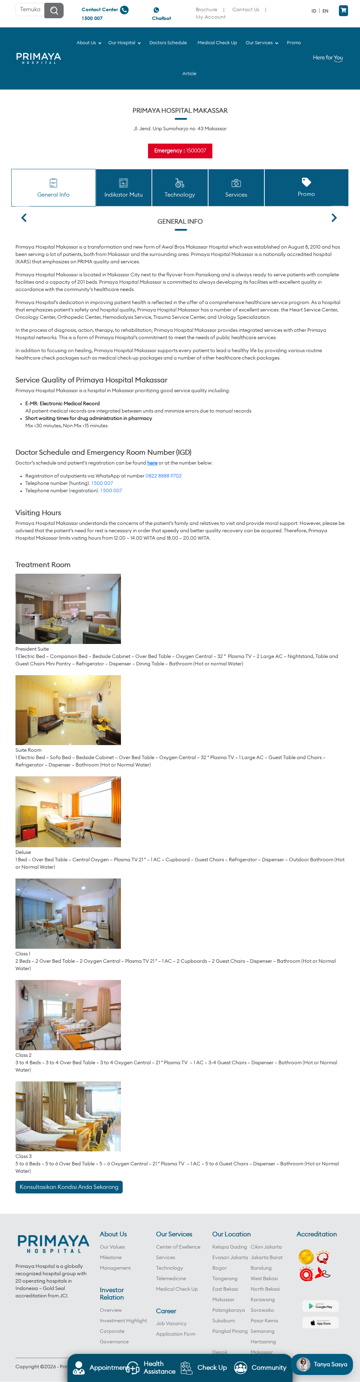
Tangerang (225, 1278)
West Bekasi (264, 1278)
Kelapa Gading (229, 1247)
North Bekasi (265, 1289)
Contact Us (245, 9)
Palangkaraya (228, 1310)
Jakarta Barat (267, 1257)
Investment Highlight (123, 1320)
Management (115, 1268)
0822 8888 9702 (164, 476)
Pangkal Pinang (230, 1331)
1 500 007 (102, 483)
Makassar (223, 1299)
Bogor (219, 1268)
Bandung (261, 1268)
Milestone (111, 1257)
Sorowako (262, 1310)
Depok (219, 1352)
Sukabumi (223, 1320)
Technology (169, 1268)
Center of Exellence (178, 1247)
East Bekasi (225, 1289)
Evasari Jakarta (230, 1257)
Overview (111, 1310)
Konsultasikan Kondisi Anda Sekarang (69, 1187)
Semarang (263, 1331)
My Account (211, 17)
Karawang (263, 1299)
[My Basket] (343, 10)
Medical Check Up (177, 1289)
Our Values (112, 1247)
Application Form (175, 1334)
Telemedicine (171, 1278)
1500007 (196, 150)
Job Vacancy (171, 1323)
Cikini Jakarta (266, 1247)
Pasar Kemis (264, 1320)
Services (165, 1257)
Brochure (206, 9)
